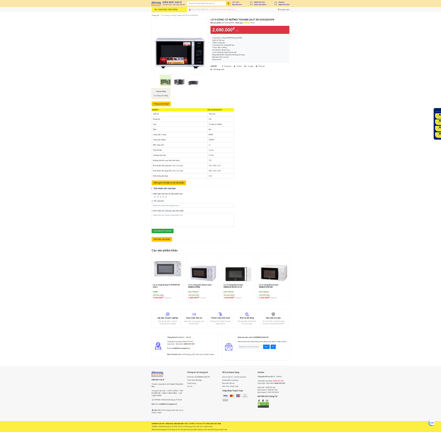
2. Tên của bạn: (158, 201)
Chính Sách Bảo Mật (194, 380)
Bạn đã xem (237, 5)
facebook (227, 66)
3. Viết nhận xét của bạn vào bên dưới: (168, 211)
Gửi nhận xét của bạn (163, 231)
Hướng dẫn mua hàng (230, 380)
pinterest (261, 66)
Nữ (273, 347)
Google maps (284, 10)
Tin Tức (189, 386)
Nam (266, 347)
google (250, 66)
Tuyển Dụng (191, 383)
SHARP (155, 292)
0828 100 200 (283, 5)
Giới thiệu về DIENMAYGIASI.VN (198, 377)
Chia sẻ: (214, 66)
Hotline (281, 2)
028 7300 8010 (260, 5)
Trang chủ (155, 15)
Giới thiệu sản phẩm (162, 239)
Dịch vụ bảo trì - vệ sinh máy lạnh (234, 377)
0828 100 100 (259, 2)
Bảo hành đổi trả (228, 383)
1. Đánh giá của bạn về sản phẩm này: (167, 194)
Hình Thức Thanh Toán (230, 386)
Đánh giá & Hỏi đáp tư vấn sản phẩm (169, 183)
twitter (239, 66)
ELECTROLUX (193, 292)
